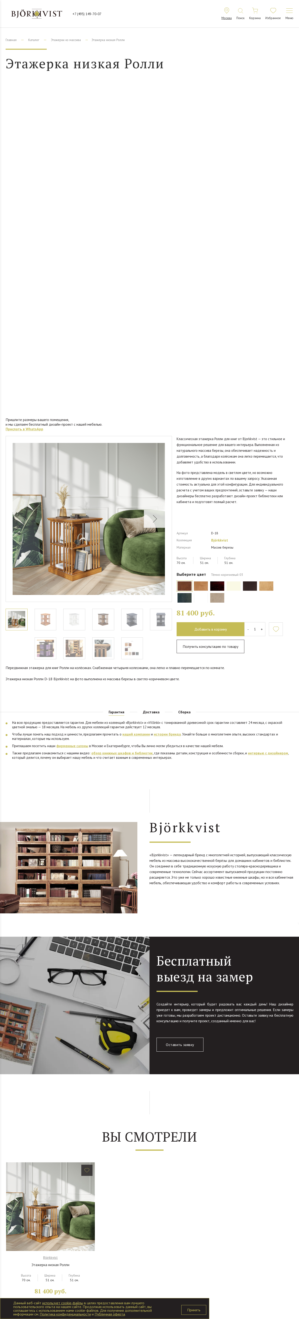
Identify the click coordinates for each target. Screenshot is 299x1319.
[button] (154, 519)
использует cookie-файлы (62, 1303)
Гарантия (116, 712)
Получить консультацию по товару (210, 646)
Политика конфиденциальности (65, 1314)
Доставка (151, 712)
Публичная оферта (110, 1314)
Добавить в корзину (210, 629)
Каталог (33, 40)
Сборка (184, 712)
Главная (11, 40)
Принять (193, 1310)
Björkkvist (219, 540)
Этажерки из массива (66, 40)
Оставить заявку (180, 1044)
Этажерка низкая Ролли (50, 1264)
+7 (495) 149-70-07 (86, 13)
